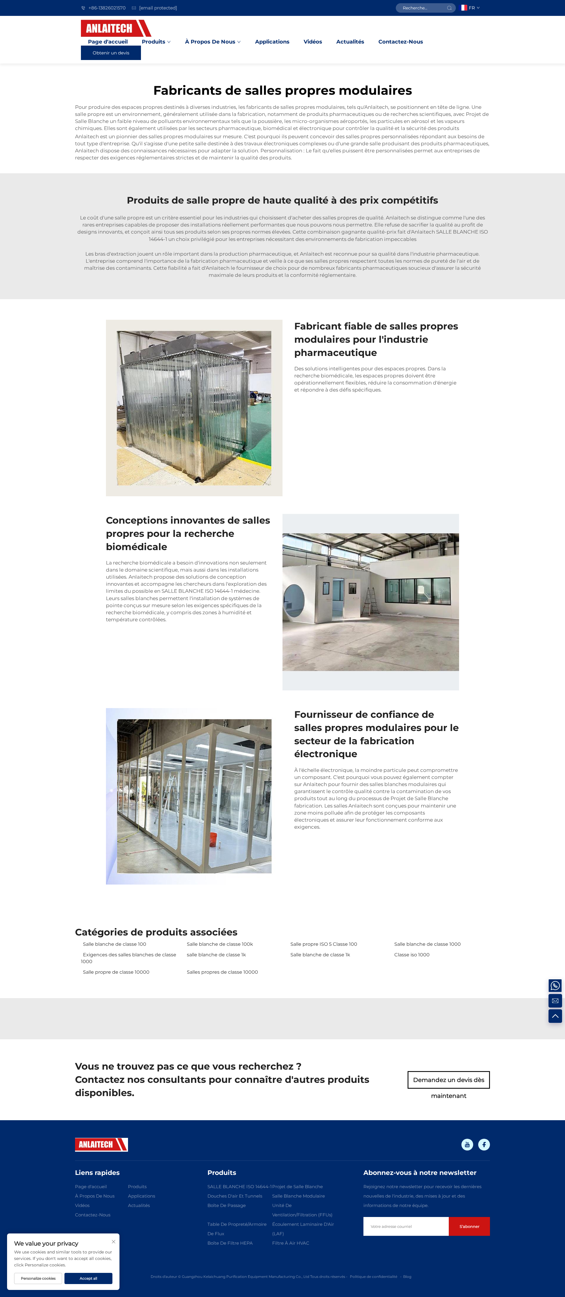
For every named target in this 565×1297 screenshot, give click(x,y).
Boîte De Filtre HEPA (230, 1243)
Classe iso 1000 (412, 955)
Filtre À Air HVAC (290, 1243)
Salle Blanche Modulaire (298, 1196)
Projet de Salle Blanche (419, 798)
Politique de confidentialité (373, 1276)
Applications (272, 42)
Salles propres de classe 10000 (222, 972)
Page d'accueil (108, 42)
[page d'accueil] (117, 28)
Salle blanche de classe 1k (320, 955)
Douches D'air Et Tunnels (234, 1196)
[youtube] (467, 1145)
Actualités (350, 42)
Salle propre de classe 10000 (116, 972)
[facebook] (484, 1145)
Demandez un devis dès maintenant (448, 1082)
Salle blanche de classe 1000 (427, 944)
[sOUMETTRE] (449, 8)
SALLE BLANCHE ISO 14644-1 (198, 591)
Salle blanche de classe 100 (114, 944)
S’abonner (469, 1226)
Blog (407, 1276)
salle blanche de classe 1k (216, 955)
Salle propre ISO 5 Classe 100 (323, 944)
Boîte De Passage (226, 1205)
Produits (153, 42)
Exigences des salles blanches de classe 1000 (128, 958)
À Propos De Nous (210, 42)
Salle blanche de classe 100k (220, 944)
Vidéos (313, 42)
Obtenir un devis (111, 53)
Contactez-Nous (400, 42)
